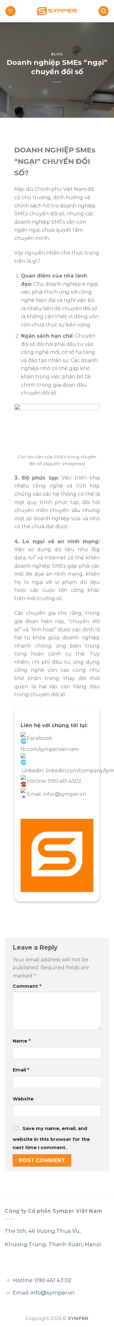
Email (21, 1070)
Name (21, 1041)
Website (23, 1099)
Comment (27, 986)
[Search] (103, 11)
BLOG (57, 54)
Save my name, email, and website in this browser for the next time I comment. (51, 1138)
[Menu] (10, 11)
